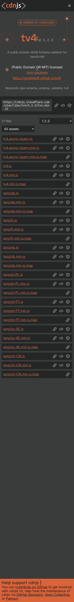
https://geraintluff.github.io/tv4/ (37, 78)
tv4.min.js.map (14, 184)
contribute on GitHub (31, 587)
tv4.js (7, 166)
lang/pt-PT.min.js (16, 311)
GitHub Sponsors (29, 595)
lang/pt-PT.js (13, 302)
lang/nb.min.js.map (18, 265)
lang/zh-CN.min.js (17, 365)
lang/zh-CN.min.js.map (21, 374)
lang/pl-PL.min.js (16, 283)
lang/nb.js (10, 247)
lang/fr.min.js (13, 229)
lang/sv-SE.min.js (16, 338)
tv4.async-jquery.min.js (21, 148)
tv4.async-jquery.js (17, 139)
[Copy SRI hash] (69, 105)
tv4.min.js (10, 175)
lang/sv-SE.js (13, 329)
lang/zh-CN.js (14, 356)
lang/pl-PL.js (13, 274)
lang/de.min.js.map (18, 211)
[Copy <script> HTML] (63, 105)
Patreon (12, 598)
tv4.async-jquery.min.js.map (25, 157)
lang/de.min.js (14, 202)
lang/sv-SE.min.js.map (20, 347)
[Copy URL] (56, 105)
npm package (37, 72)
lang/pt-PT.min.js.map (20, 320)
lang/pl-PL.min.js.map (20, 293)
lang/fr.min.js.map (17, 238)
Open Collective (57, 595)
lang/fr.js (10, 220)
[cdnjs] (14, 5)
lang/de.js (10, 193)
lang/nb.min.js (14, 256)
